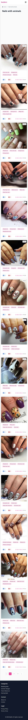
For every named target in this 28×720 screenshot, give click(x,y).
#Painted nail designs (7, 74)
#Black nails (22, 189)
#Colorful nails (21, 385)
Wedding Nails (4, 686)
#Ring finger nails (6, 189)
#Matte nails (15, 542)
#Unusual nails (6, 153)
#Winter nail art (15, 189)
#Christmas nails (21, 268)
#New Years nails (6, 192)
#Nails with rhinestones (7, 427)
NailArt (4, 2)
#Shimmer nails (6, 623)
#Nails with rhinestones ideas (8, 662)
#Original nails (14, 72)
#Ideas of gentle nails (7, 114)
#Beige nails (21, 111)
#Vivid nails (16, 427)
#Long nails (13, 268)
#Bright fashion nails (7, 231)
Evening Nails (4, 693)
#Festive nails (14, 346)
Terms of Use (4, 711)
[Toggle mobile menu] (25, 2)
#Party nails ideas (6, 388)
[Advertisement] (14, 29)
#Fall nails (15, 74)
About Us (3, 700)
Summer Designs (5, 688)
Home (5, 6)
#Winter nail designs (15, 348)
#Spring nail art (14, 111)
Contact (3, 702)
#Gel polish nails (6, 268)
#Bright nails (5, 150)
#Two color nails (6, 72)
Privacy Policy (4, 709)
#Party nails (13, 307)
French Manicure (5, 691)
